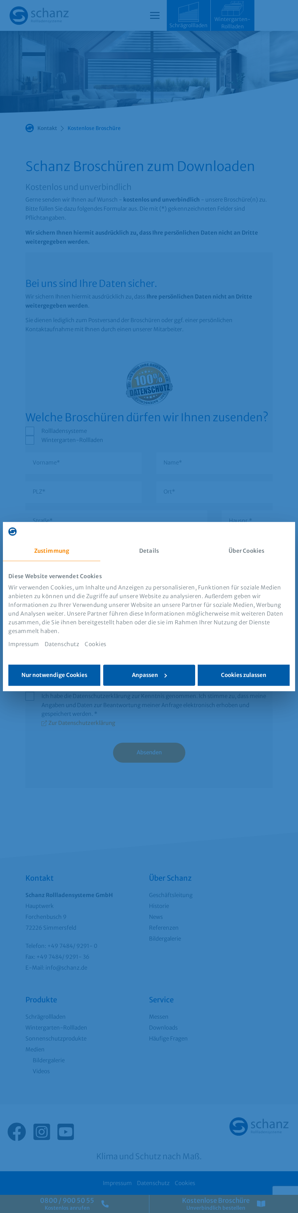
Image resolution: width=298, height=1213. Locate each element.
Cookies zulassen (243, 675)
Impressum (23, 644)
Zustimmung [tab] (51, 550)
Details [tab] (149, 550)
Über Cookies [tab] (246, 550)
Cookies (95, 644)
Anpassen (145, 675)
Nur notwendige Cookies (54, 675)
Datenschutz (62, 644)
